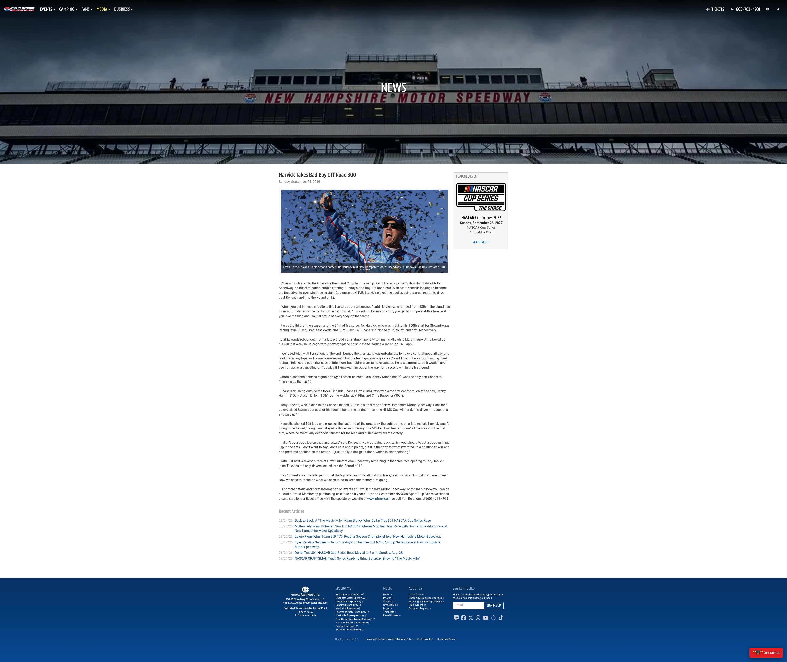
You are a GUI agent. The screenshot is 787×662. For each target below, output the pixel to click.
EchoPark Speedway (347, 604)
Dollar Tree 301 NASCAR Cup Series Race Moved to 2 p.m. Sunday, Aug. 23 (349, 552)
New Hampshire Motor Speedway (354, 619)
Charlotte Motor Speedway (350, 598)
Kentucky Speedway (347, 608)
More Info (480, 242)
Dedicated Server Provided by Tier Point (305, 608)
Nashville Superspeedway (350, 615)
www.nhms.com (379, 498)
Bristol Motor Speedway (349, 594)
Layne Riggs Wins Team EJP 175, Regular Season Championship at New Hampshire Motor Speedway (368, 536)
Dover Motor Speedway (348, 601)
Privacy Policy (305, 611)
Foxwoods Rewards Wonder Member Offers (389, 639)
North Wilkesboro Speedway (351, 622)
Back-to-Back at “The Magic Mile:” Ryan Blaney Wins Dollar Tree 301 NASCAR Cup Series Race (363, 520)
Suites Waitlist (425, 639)
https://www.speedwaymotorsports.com (305, 602)
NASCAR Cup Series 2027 (481, 218)
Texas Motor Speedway (348, 629)
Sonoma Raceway (346, 626)
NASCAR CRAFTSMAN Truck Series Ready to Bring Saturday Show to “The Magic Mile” (357, 558)
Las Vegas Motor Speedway (351, 611)
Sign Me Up (494, 606)
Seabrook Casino (446, 639)
